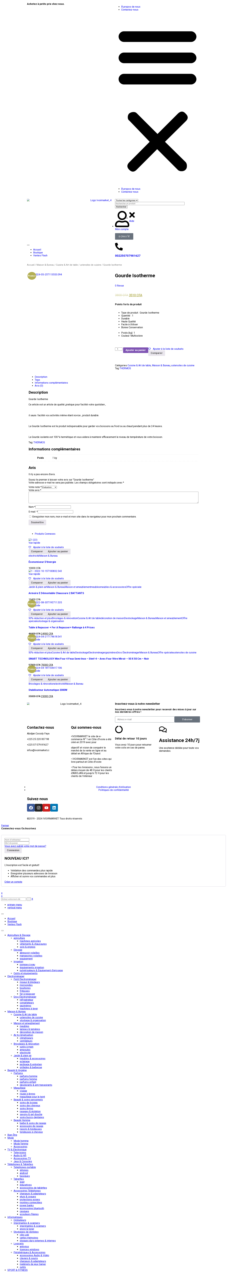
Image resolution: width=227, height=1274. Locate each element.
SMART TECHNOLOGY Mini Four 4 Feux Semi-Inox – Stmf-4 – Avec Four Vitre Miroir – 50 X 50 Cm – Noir (89, 658)
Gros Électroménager (128, 652)
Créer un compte (13, 881)
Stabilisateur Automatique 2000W (48, 689)
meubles (95, 587)
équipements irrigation (32, 967)
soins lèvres (26, 1108)
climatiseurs (26, 1038)
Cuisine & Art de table (67, 264)
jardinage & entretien (31, 1064)
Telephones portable (25, 1167)
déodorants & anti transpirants (36, 1085)
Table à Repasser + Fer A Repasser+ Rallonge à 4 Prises (62, 627)
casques (24, 1211)
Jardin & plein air (37, 587)
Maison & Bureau (45, 264)
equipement (26, 958)
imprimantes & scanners (33, 1226)
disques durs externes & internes (38, 1240)
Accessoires (20, 1146)
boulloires (25, 988)
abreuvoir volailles (30, 952)
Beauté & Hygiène (17, 1070)
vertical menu (14, 907)
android (24, 1173)
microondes (26, 985)
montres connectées (31, 1202)
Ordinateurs (20, 1220)
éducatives (26, 1184)
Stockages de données (26, 1231)
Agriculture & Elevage (18, 935)
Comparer (157, 353)
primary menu (14, 904)
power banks (27, 1205)
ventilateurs (26, 1040)
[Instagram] (38, 808)
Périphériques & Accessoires (29, 1252)
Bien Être (12, 1134)
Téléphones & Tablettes (20, 1164)
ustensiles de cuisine (90, 264)
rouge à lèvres (27, 1093)
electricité (34, 555)
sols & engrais (27, 946)
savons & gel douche (31, 1114)
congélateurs (27, 1002)
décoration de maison (112, 618)
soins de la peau (29, 1102)
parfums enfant (28, 1082)
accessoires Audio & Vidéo (34, 1255)
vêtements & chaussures (33, 944)
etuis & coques (28, 1196)
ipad (22, 1181)
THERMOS (125, 368)
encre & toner (27, 1228)
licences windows (29, 1249)
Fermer (5, 825)
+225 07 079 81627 (37, 744)
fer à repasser (27, 993)
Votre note (35, 487)
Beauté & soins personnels (28, 1099)
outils (23, 1267)
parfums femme (28, 1079)
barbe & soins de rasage (33, 1123)
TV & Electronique (17, 1149)
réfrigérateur (26, 999)
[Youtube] (46, 808)
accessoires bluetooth (32, 1208)
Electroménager (96, 652)
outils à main (26, 1046)
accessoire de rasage (31, 1126)
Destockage (130, 618)
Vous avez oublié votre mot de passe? (25, 846)
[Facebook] (31, 808)
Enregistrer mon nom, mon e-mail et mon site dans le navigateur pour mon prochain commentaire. (84, 516)
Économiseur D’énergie (42, 561)
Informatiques (15, 1217)
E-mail (33, 511)
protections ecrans (30, 1199)
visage (23, 1090)
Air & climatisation (23, 1035)
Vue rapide (34, 542)
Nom (32, 506)
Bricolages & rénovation (65, 618)
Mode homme (21, 1140)
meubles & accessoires (113, 587)
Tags (37, 379)
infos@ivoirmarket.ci (38, 750)
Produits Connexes (45, 533)
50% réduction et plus (40, 618)
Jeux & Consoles (23, 1161)
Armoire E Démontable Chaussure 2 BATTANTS (56, 593)
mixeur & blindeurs (30, 982)
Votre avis (35, 490)
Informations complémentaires (51, 382)
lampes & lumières (30, 1029)
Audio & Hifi (20, 1155)
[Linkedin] (54, 808)
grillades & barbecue (31, 1067)
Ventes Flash (14, 924)
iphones (24, 1170)
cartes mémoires (29, 1237)
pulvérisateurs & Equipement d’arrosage (41, 970)
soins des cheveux (30, 1105)
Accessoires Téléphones (27, 1190)
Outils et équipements (26, 973)
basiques (25, 1176)
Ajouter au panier (136, 350)
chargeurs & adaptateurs (33, 1193)
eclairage (25, 1061)
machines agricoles (30, 941)
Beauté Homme (22, 1120)
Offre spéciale (133, 587)
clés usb (24, 1234)
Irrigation (18, 961)
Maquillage (19, 1087)
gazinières (111, 652)
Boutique (12, 921)
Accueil (30, 264)
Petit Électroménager (25, 979)
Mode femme (21, 1143)
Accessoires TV (22, 1158)
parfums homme (28, 1076)
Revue (119, 285)
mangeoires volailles (31, 955)
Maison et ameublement (78, 587)
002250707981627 (128, 255)
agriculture (19, 938)
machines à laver (29, 1008)
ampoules (25, 1049)
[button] (157, 99)
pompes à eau (27, 964)
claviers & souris (29, 1258)
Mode (10, 1137)
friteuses (25, 991)
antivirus (24, 1246)
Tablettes (19, 1179)
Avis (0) (39, 385)
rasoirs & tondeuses (31, 1129)
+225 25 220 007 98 (38, 739)
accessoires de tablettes (33, 1187)
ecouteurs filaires (29, 1214)
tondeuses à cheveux (31, 1132)
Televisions (20, 1152)
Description (41, 376)
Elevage (18, 949)
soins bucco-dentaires (32, 1117)
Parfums (18, 1073)
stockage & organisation (51, 621)
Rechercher (121, 207)
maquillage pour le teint (32, 1096)
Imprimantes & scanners (27, 1223)
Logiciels (19, 1243)
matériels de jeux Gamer (33, 1264)
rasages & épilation (30, 1111)
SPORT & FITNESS (17, 1270)
